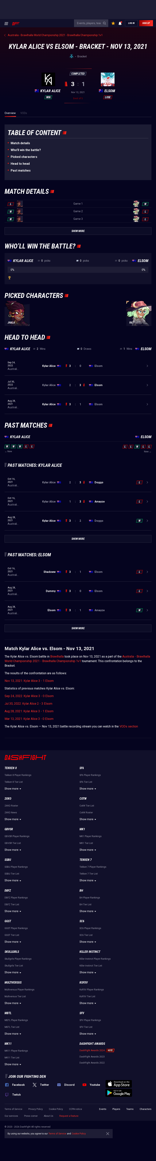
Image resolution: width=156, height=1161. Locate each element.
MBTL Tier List (12, 1027)
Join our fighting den (27, 1076)
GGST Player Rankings (16, 928)
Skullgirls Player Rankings (18, 959)
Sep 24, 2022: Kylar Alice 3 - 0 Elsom (29, 696)
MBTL (8, 1013)
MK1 (82, 829)
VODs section (128, 726)
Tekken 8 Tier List (14, 782)
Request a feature (68, 1116)
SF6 (82, 768)
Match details (20, 143)
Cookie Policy (56, 1109)
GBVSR (9, 829)
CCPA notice (75, 1109)
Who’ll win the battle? (26, 150)
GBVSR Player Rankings (17, 836)
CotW (83, 798)
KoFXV (84, 982)
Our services (11, 1116)
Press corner (31, 1116)
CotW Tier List (87, 805)
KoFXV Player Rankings (92, 989)
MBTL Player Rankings (16, 1020)
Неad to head (20, 163)
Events (102, 1109)
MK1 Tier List (86, 843)
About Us (48, 1116)
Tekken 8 (11, 768)
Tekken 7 (86, 860)
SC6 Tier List (86, 935)
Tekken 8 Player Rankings (18, 775)
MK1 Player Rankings (91, 836)
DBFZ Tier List (12, 904)
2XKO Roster (11, 805)
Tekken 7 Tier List (89, 873)
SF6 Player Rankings (90, 775)
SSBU (8, 860)
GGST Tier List (12, 935)
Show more (11, 788)
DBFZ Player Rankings (16, 897)
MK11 (8, 1043)
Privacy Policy (35, 1109)
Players (116, 1109)
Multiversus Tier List (15, 996)
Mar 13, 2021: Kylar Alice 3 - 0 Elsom (29, 719)
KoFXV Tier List (87, 996)
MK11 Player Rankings (16, 1050)
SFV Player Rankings (90, 1020)
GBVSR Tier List (13, 843)
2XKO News (11, 812)
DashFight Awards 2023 (92, 1056)
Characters (145, 1109)
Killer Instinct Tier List (91, 965)
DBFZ (8, 890)
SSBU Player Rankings (16, 867)
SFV (82, 1013)
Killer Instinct (90, 952)
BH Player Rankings (90, 897)
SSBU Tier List (12, 873)
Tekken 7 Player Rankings (93, 867)
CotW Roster (86, 812)
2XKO (8, 798)
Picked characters (24, 157)
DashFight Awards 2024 (92, 1050)
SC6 (82, 921)
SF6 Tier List (86, 782)
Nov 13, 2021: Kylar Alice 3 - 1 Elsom (29, 681)
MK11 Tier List (12, 1057)
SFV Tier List (86, 1027)
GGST (8, 921)
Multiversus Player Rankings (19, 989)
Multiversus (13, 982)
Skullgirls (12, 952)
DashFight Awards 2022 (92, 1062)
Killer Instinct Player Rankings (95, 959)
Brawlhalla (57, 656)
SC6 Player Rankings (90, 928)
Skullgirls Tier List (14, 965)
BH (81, 890)
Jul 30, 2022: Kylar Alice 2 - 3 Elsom (28, 703)
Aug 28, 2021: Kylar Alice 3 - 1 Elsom (29, 711)
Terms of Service (13, 1109)
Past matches (21, 170)
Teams (130, 1109)
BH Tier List (86, 904)
